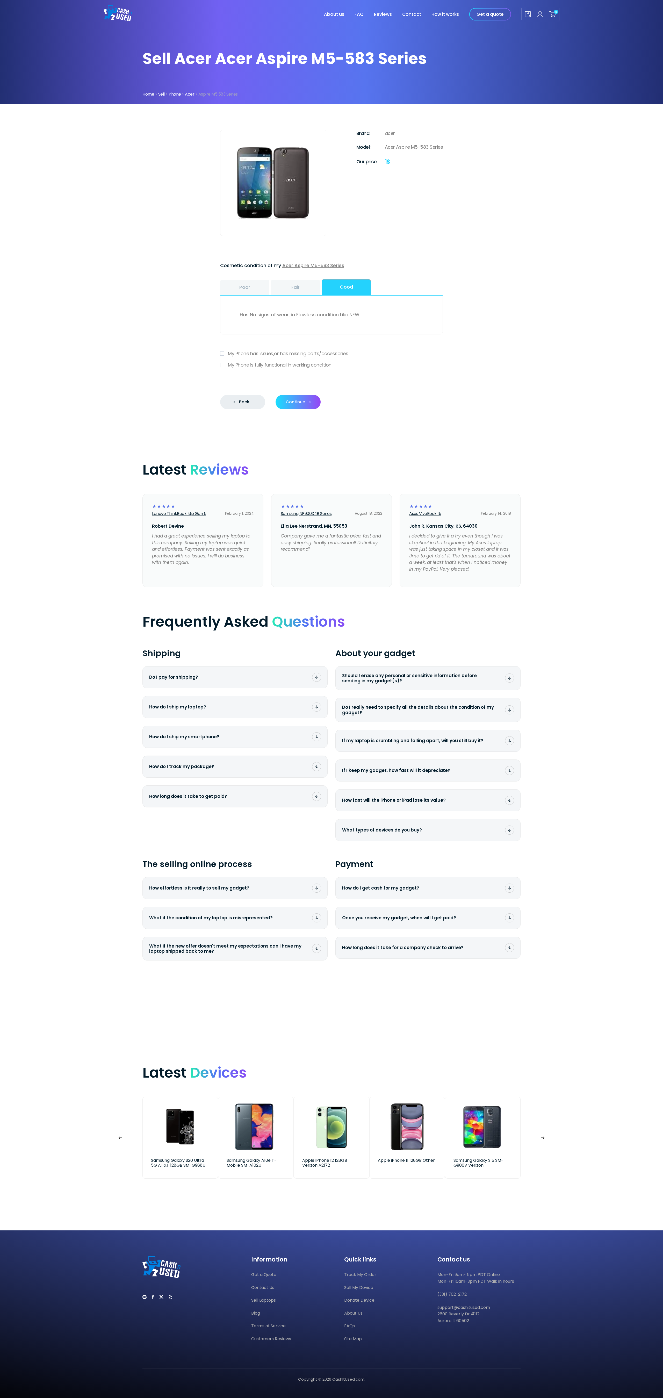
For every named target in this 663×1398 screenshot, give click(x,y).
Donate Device (359, 1300)
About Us (353, 1313)
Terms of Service (268, 1326)
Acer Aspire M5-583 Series (313, 265)
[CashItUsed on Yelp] (170, 1297)
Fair (295, 287)
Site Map (353, 1339)
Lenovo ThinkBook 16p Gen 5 (179, 514)
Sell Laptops (263, 1300)
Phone (175, 94)
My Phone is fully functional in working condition (280, 365)
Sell (161, 94)
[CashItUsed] (118, 19)
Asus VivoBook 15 (425, 514)
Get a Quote (263, 1275)
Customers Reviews (271, 1339)
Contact (411, 14)
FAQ (359, 14)
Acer (189, 94)
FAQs (349, 1326)
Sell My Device (358, 1288)
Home (148, 94)
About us (334, 14)
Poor (244, 287)
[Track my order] (527, 14)
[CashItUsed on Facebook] (153, 1297)
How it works (445, 14)
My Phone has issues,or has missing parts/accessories (288, 353)
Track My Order (360, 1275)
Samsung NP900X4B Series (306, 514)
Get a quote (490, 14)
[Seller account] (540, 14)
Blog (255, 1313)
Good (346, 287)
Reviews (383, 14)
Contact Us (262, 1288)
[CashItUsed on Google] (144, 1297)
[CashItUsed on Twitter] (161, 1297)
